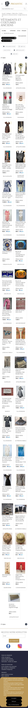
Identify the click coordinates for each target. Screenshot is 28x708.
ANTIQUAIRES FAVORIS (10, 46)
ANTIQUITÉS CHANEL (20, 88)
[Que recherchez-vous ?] (24, 8)
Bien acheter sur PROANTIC (8, 668)
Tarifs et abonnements (7, 658)
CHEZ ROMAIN (20, 117)
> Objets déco (14, 13)
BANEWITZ (7, 411)
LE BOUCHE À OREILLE (7, 352)
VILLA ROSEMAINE (7, 88)
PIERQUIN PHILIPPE (7, 264)
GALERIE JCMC (7, 382)
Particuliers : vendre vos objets (9, 661)
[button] (22, 46)
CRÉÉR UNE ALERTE (20, 50)
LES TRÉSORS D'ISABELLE (20, 440)
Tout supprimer (22, 35)
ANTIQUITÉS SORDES (20, 146)
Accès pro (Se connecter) (7, 660)
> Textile (20, 13)
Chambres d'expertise (6, 669)
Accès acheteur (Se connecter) (9, 666)
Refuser (14, 701)
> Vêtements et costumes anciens (12, 14)
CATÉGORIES (13, 30)
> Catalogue (8, 13)
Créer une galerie (5, 657)
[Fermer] (15, 38)
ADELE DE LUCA (20, 264)
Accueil (3, 13)
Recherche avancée (9, 33)
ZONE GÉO (15, 54)
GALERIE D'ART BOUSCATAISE (20, 176)
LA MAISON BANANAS (21, 587)
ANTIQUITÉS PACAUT (14, 617)
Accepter (14, 698)
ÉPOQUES (24, 30)
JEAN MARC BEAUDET (20, 323)
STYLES (18, 30)
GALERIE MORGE (7, 587)
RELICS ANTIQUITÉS (7, 176)
